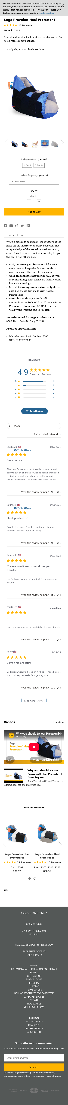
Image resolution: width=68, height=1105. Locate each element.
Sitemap (34, 1000)
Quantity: (34, 195)
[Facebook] (5, 225)
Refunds (34, 982)
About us (34, 972)
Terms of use (34, 989)
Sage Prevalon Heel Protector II (17, 855)
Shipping (34, 986)
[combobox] (47, 434)
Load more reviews (33, 700)
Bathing (34, 1018)
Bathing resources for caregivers (34, 993)
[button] (63, 5)
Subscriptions (34, 979)
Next (62, 142)
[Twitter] (22, 225)
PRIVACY (43, 913)
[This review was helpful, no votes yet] (52, 492)
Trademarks (34, 1003)
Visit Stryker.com (34, 1007)
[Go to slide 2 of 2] (35, 878)
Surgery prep (34, 1031)
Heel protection (34, 1028)
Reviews (34, 965)
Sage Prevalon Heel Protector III (47, 855)
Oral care (34, 1025)
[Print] (16, 225)
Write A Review (34, 411)
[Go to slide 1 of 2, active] (29, 878)
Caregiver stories (34, 996)
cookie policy (46, 13)
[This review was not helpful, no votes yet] (58, 492)
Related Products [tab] (34, 807)
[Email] (11, 225)
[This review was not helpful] (58, 595)
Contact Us (34, 975)
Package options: (34, 159)
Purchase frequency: (34, 175)
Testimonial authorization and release (34, 969)
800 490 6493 (34, 924)
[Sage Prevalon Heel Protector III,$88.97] (47, 833)
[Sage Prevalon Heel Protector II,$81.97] (17, 833)
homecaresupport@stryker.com (34, 944)
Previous (6, 142)
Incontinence (34, 1021)
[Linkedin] (28, 225)
